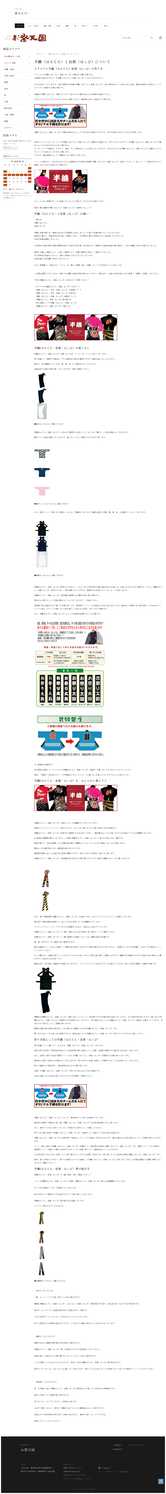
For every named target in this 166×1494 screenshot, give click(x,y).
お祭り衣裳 (9, 75)
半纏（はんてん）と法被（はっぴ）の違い (61, 214)
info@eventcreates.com (71, 1471)
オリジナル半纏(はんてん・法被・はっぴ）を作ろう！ (58, 286)
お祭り (96, 26)
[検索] (151, 37)
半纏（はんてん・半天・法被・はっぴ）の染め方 (56, 293)
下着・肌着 (9, 114)
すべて (19, 26)
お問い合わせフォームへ (72, 1468)
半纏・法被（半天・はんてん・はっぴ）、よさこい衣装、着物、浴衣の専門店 (25, 37)
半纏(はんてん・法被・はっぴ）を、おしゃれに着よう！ (70, 781)
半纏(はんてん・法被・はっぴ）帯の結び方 (53, 299)
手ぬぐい (85, 26)
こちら (44, 424)
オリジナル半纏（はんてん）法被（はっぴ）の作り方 (68, 69)
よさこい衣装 (32, 26)
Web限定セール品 (12, 56)
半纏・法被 (47, 26)
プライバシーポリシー (137, 1445)
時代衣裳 (8, 108)
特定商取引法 (118, 1449)
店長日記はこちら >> (10, 147)
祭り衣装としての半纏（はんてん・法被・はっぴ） (57, 302)
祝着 (6, 121)
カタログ (8, 127)
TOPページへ (40, 54)
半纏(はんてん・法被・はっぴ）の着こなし (53, 306)
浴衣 (58, 26)
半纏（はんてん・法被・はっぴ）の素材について (56, 296)
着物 (67, 26)
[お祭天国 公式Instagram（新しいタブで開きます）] (160, 37)
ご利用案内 (117, 1445)
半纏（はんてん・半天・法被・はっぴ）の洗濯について (58, 289)
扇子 (106, 26)
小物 (6, 101)
